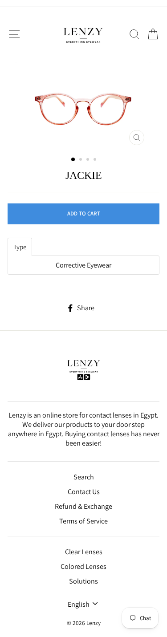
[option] (84, 106)
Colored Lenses (83, 566)
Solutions (83, 581)
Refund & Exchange (83, 506)
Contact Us (84, 491)
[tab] (20, 247)
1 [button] (73, 160)
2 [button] (81, 160)
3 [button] (88, 160)
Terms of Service (83, 521)
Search (83, 477)
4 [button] (96, 160)
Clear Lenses (83, 551)
